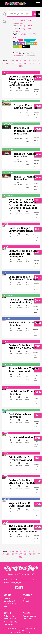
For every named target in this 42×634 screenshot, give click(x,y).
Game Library (28, 618)
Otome (15, 46)
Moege (15, 43)
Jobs (5, 606)
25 (21, 63)
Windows (24, 34)
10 (20, 60)
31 (36, 63)
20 (8, 63)
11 (22, 60)
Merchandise (18, 23)
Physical (29, 20)
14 (30, 60)
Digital (22, 20)
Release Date (20, 55)
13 (27, 60)
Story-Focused (30, 40)
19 (6, 63)
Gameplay (29, 43)
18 (3, 63)
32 (39, 63)
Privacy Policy (27, 632)
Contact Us (8, 624)
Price (32, 53)
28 (29, 63)
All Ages (23, 25)
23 (16, 63)
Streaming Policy (10, 621)
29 (31, 63)
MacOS (32, 34)
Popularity (31, 55)
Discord (26, 601)
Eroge (20, 40)
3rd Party (16, 31)
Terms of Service (16, 632)
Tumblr (26, 587)
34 (22, 66)
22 (13, 63)
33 (20, 66)
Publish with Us (10, 603)
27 (26, 63)
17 (38, 60)
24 (18, 63)
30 (34, 63)
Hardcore (26, 46)
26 (24, 63)
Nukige (22, 43)
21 (11, 63)
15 (33, 60)
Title (27, 53)
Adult (30, 25)
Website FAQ (9, 615)
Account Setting (29, 615)
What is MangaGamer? (9, 599)
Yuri (35, 43)
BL (20, 46)
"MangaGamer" (21, 570)
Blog (24, 598)
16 (35, 60)
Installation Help (10, 618)
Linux (15, 36)
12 (25, 60)
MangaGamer (15, 3)
